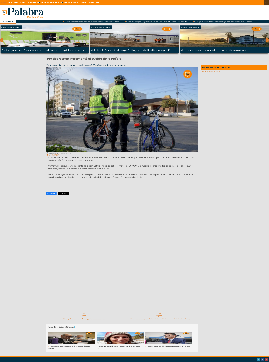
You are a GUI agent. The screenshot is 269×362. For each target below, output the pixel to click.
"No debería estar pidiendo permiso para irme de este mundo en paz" (119, 347)
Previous (1, 40)
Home (4, 2)
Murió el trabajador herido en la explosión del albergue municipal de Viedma (70, 22)
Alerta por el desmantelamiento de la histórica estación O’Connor (214, 50)
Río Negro (67, 153)
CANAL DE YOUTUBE (30, 2)
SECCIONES (14, 2)
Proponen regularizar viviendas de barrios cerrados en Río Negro (168, 346)
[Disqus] (121, 224)
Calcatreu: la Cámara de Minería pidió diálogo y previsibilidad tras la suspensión (131, 50)
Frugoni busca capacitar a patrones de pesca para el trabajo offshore (69, 347)
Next (267, 40)
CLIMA (83, 2)
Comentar (53, 155)
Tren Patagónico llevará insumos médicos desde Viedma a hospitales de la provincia (44, 50)
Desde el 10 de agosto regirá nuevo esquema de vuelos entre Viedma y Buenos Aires (135, 22)
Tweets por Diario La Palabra (210, 71)
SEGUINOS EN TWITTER (217, 67)
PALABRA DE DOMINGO (51, 2)
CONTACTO (93, 2)
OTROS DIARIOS (71, 2)
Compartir (51, 193)
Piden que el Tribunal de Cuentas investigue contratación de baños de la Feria (201, 22)
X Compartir (63, 193)
